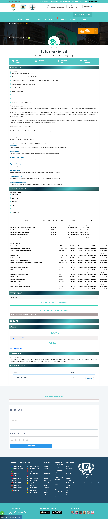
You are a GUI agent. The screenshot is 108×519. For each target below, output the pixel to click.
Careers (46, 478)
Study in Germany (17, 487)
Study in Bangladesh (18, 468)
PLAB (56, 472)
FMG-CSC (57, 494)
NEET (56, 496)
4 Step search (69, 480)
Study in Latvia (32, 471)
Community (74, 19)
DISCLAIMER (90, 487)
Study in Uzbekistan (34, 490)
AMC (67, 490)
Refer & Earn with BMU (65, 1)
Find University (49, 19)
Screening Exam (59, 470)
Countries (62, 19)
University (14, 23)
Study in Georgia (17, 485)
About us (46, 466)
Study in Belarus (17, 471)
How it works (47, 473)
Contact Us (85, 19)
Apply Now (68, 478)
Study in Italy (16, 490)
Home (20, 19)
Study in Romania (33, 483)
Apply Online (75, 1)
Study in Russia (32, 485)
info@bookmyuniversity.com (55, 7)
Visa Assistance (70, 471)
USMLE (56, 475)
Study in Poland (33, 480)
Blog (81, 1)
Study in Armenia (17, 466)
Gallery (45, 475)
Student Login (87, 6)
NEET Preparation (93, 1)
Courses (37, 19)
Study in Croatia (17, 475)
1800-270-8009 (73, 7)
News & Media (47, 480)
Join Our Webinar (54, 1)
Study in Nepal (32, 475)
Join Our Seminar (43, 1)
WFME (56, 489)
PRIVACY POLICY (88, 485)
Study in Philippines (34, 478)
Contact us (46, 468)
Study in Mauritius (33, 473)
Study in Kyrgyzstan (34, 468)
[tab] (13, 37)
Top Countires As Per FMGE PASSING (70, 485)
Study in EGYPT (17, 483)
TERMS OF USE (81, 485)
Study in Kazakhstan (34, 466)
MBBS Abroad (58, 484)
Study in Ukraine (33, 487)
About (28, 19)
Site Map (57, 486)
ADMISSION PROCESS (82, 487)
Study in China (16, 473)
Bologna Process (59, 477)
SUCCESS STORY (59, 491)
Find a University (59, 467)
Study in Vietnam (33, 492)
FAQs (86, 1)
